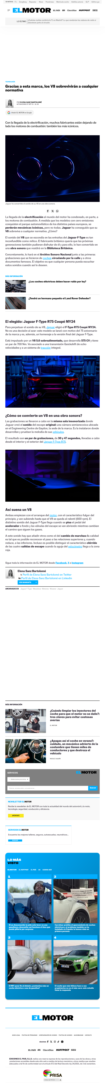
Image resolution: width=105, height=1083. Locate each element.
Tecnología (10, 82)
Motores (45, 589)
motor (53, 515)
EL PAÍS (33, 870)
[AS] (63, 10)
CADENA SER (47, 870)
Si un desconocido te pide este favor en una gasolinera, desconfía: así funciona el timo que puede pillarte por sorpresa (29, 927)
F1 (16, 2)
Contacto (88, 1035)
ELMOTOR (12, 870)
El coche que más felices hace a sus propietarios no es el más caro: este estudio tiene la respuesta (74, 988)
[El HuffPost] (84, 10)
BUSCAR (15, 840)
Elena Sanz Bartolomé (31, 102)
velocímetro (75, 546)
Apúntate (16, 815)
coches (47, 258)
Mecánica (37, 589)
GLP (87, 2)
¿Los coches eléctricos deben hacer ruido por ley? (57, 281)
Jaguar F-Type (26, 589)
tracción (46, 347)
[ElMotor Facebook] (47, 1042)
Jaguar (50, 327)
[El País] (56, 10)
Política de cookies (65, 1035)
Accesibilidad (78, 1035)
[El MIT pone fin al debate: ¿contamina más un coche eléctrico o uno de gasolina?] (30, 983)
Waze (41, 2)
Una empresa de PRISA (52, 1073)
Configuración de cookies (48, 1035)
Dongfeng (23, 2)
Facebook (61, 562)
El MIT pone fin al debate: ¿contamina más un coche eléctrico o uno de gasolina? (29, 987)
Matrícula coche (62, 2)
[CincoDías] (72, 10)
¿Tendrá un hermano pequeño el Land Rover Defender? (60, 298)
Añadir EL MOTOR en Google (21, 113)
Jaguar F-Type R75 (55, 441)
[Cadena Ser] (95, 10)
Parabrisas (50, 2)
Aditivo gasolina (97, 2)
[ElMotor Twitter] (51, 1042)
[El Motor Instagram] (55, 1042)
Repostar (33, 2)
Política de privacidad (29, 1035)
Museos (53, 589)
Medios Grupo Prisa (52, 1079)
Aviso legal (16, 1035)
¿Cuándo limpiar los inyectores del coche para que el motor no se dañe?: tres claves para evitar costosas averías (75, 715)
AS (39, 870)
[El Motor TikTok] (58, 1042)
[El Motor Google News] (62, 1042)
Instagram (77, 562)
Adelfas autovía (77, 2)
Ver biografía (25, 582)
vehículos (58, 432)
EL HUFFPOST (24, 870)
